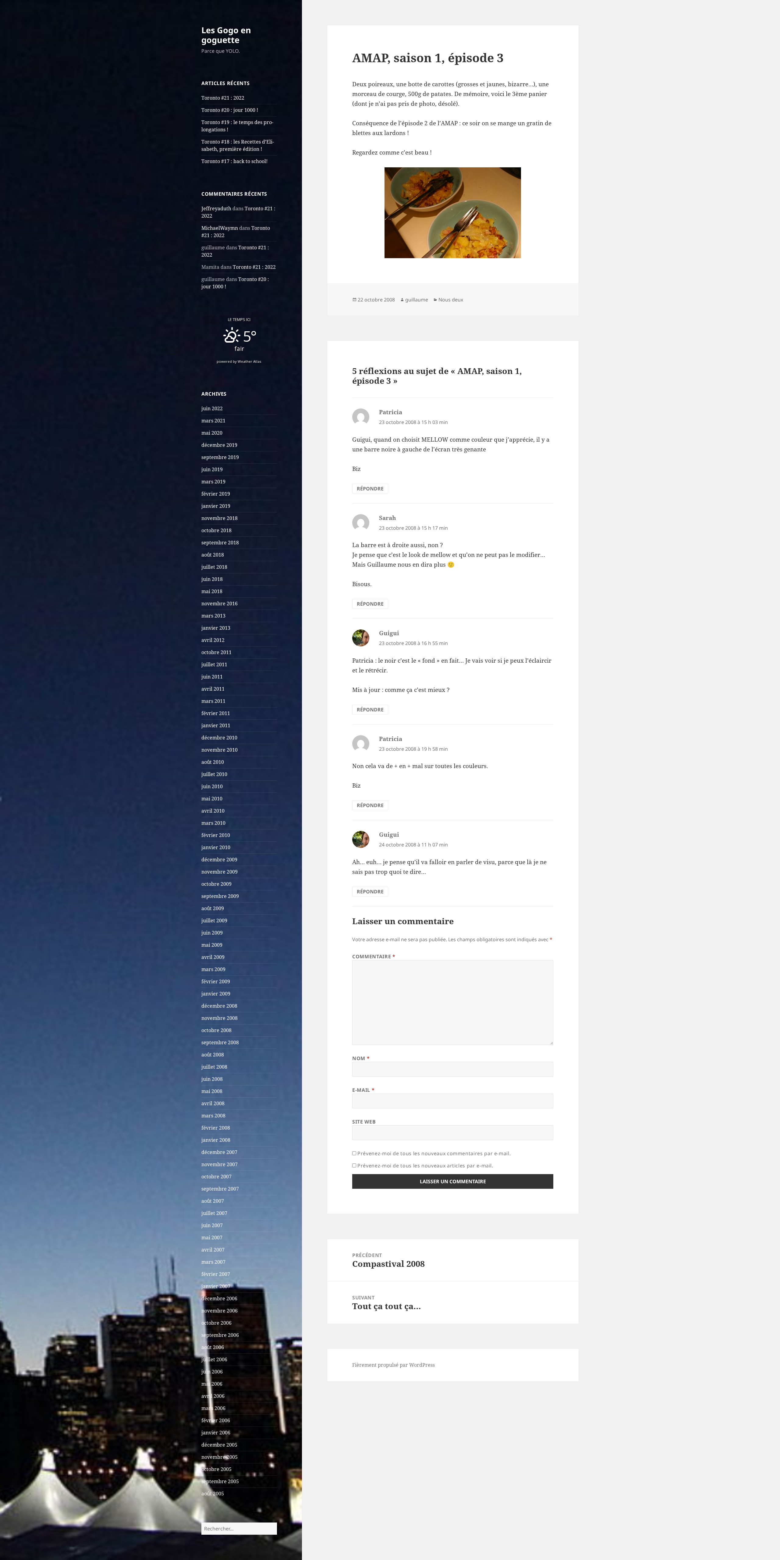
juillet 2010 (214, 774)
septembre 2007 (220, 1188)
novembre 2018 (219, 518)
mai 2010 (211, 798)
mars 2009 (213, 969)
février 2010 (215, 835)
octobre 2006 (216, 1323)
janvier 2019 (215, 506)
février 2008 (215, 1127)
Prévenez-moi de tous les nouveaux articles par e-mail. (425, 1165)
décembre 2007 (219, 1152)
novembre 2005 (219, 1457)
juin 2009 (212, 932)
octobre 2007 (216, 1176)
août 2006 (212, 1347)
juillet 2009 (214, 920)
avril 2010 (213, 810)
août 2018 (212, 554)
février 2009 (215, 981)
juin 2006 (212, 1371)
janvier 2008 (215, 1140)
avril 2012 (213, 640)
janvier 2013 (215, 628)
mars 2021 (213, 420)
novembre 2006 (219, 1310)
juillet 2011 (214, 664)
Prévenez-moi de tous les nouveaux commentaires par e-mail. (434, 1153)
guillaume (416, 299)
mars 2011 (213, 701)
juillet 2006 (214, 1359)
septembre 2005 (220, 1481)
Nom (361, 1058)
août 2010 (212, 762)
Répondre (370, 488)
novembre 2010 (219, 749)
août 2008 (212, 1054)
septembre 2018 (220, 542)
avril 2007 (213, 1249)
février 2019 (215, 493)
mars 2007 (213, 1262)
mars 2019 (213, 481)
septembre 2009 (220, 896)
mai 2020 (211, 432)
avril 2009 (213, 957)
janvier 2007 (215, 1286)
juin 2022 (212, 408)
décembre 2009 (219, 859)
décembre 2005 (219, 1444)
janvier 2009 (215, 993)
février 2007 (215, 1274)
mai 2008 (211, 1091)
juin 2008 (212, 1079)
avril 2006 (213, 1396)
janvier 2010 (215, 847)
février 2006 (215, 1420)
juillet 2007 (214, 1213)
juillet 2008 (214, 1066)
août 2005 (212, 1493)
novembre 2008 (219, 1018)
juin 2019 (212, 469)
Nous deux (450, 299)
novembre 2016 (219, 603)
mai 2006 (211, 1383)
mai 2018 (211, 591)
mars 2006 (213, 1408)
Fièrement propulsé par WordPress (393, 1365)
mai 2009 (211, 945)
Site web (364, 1121)
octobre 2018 (216, 530)
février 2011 (215, 713)
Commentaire (373, 956)
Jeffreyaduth (216, 208)
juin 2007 (212, 1225)
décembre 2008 (219, 1006)
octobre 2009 (216, 884)
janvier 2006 (215, 1432)
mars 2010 (213, 823)
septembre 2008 (220, 1042)
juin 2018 (212, 579)
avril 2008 (213, 1103)
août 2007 (212, 1201)
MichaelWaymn (219, 228)
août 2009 (212, 908)
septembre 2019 (220, 457)
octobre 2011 (216, 652)
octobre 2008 (216, 1030)
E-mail (363, 1090)
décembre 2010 (219, 737)
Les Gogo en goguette (226, 34)
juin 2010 (212, 786)
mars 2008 (213, 1115)
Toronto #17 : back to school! (234, 161)
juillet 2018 (214, 567)
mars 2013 (213, 615)
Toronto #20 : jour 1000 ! (229, 110)
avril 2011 (213, 689)
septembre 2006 (220, 1335)
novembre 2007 (219, 1164)
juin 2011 (212, 676)
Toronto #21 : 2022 (222, 97)
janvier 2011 (215, 725)
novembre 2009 (219, 871)
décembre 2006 (219, 1298)
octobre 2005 (216, 1469)
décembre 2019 (219, 445)
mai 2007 (211, 1237)
